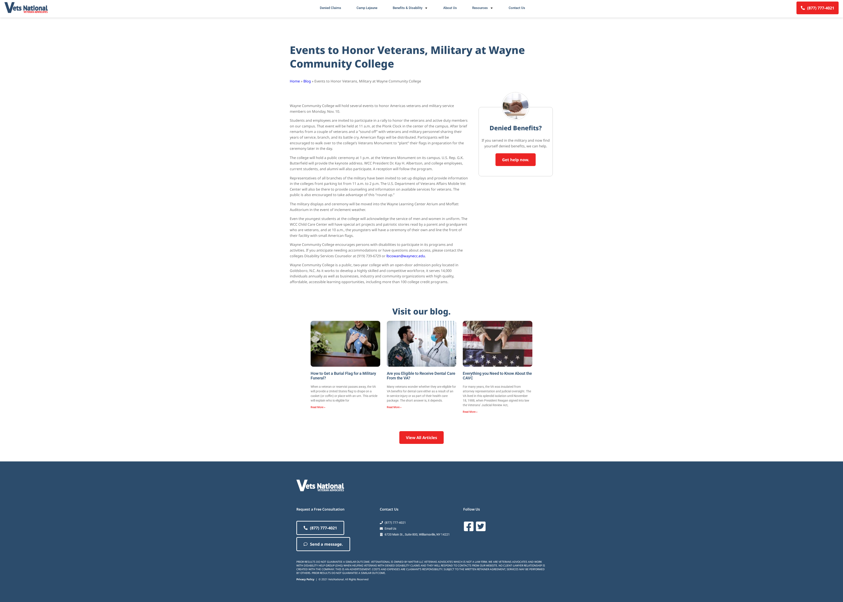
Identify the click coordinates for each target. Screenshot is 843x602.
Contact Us (517, 8)
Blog (307, 81)
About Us (450, 8)
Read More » (318, 407)
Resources (480, 8)
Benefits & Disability (407, 8)
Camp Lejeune (367, 8)
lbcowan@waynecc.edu (405, 256)
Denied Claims (330, 8)
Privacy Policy (305, 579)
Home (295, 81)
